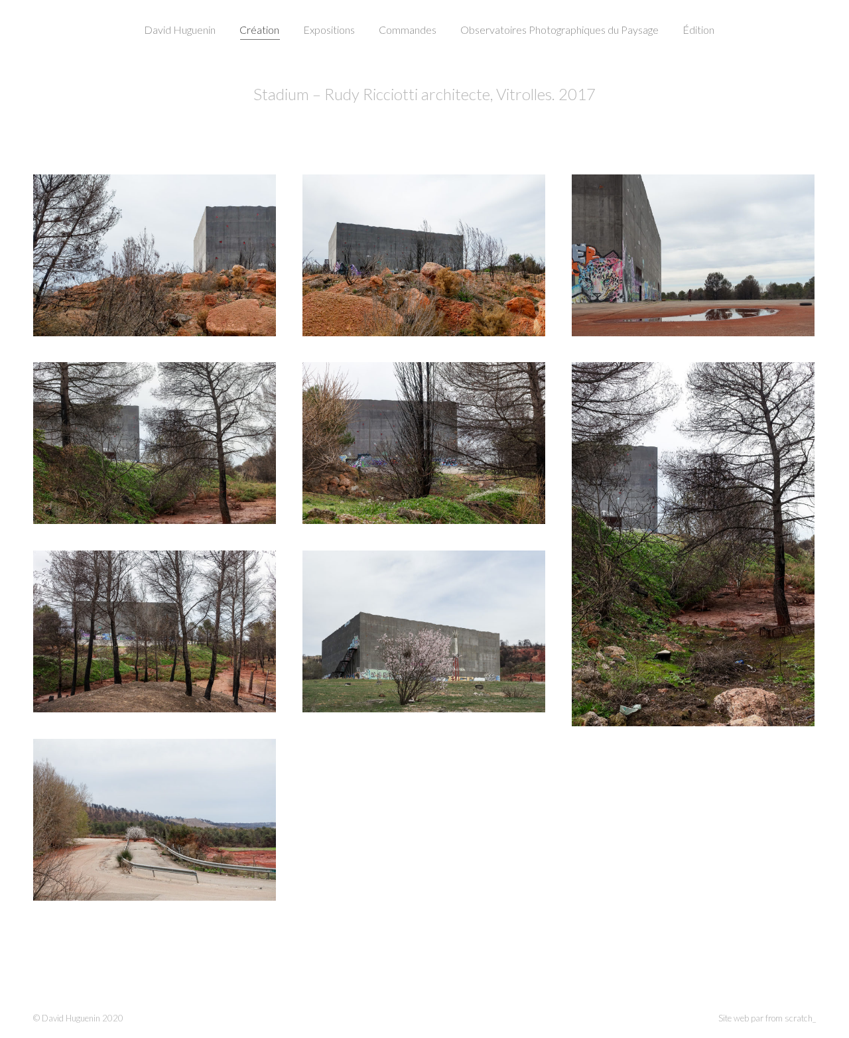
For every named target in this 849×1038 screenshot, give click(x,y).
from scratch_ (790, 1018)
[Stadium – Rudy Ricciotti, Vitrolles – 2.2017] (154, 255)
